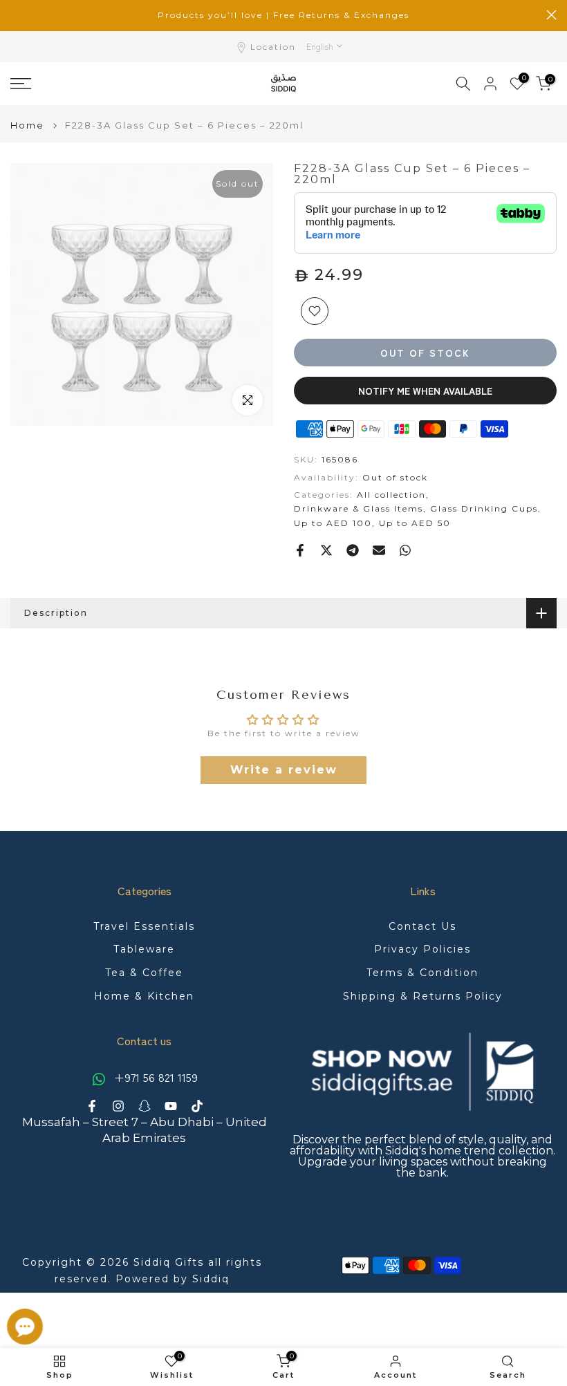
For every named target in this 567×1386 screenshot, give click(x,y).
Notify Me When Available (425, 390)
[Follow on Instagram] (118, 1106)
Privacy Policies (422, 949)
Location (273, 46)
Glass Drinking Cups (484, 508)
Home (27, 125)
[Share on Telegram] (352, 550)
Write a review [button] (283, 769)
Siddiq (211, 1279)
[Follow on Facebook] (92, 1106)
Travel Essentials (144, 926)
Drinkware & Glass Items (358, 508)
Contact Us (422, 926)
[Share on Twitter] (326, 550)
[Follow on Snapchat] (144, 1106)
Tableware (144, 949)
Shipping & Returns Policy (423, 996)
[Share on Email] (379, 550)
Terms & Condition (422, 972)
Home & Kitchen (144, 996)
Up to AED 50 (415, 523)
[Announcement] (283, 15)
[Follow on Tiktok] (197, 1106)
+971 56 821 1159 (154, 1077)
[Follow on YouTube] (171, 1106)
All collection (391, 494)
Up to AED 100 (333, 523)
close (15, 15)
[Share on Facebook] (300, 550)
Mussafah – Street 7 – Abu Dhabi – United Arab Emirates (144, 1130)
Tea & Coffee (144, 972)
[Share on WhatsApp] (405, 550)
